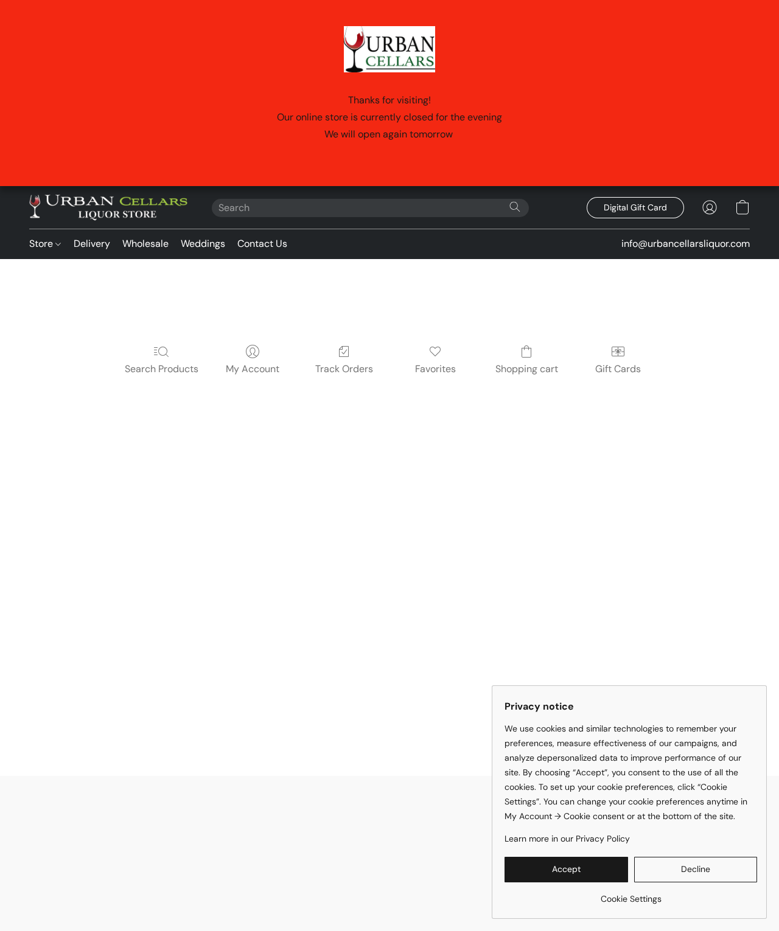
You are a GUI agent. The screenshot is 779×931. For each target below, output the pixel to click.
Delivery (92, 243)
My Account (252, 368)
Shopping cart (526, 368)
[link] (631, 894)
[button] (108, 207)
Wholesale (145, 243)
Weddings (203, 243)
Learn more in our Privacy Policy (567, 838)
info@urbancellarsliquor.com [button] (685, 243)
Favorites (435, 368)
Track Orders (344, 368)
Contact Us (262, 243)
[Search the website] (515, 206)
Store (42, 243)
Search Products (161, 368)
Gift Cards (618, 368)
